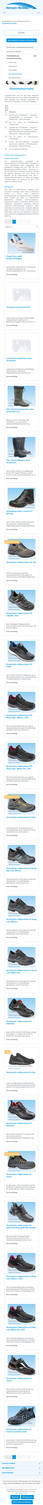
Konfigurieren (27, 1497)
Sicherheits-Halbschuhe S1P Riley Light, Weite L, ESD (19, 716)
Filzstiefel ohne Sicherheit (18, 307)
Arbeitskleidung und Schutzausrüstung (21, 57)
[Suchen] (38, 13)
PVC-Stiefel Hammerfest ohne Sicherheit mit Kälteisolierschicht (20, 410)
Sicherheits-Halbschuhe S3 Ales (21, 817)
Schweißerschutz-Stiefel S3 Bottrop (19, 512)
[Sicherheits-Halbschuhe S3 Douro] (21, 1161)
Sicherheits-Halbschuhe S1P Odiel (19, 665)
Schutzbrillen (13, 70)
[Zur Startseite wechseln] (21, 5)
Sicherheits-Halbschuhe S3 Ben (20, 1072)
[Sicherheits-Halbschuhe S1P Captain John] (21, 600)
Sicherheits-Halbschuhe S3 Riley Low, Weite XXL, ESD (21, 1328)
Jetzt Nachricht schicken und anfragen (21, 40)
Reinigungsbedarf (14, 78)
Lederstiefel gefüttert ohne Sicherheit (19, 359)
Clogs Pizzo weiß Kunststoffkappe (14, 257)
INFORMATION (8, 1468)
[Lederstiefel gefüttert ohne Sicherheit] (21, 345)
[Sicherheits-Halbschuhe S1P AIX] (21, 549)
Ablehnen (15, 1497)
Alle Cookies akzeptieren (22, 1502)
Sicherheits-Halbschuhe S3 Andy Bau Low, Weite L (21, 869)
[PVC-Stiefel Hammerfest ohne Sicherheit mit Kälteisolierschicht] (21, 396)
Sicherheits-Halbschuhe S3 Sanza (18, 1379)
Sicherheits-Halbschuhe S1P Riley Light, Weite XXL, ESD (19, 767)
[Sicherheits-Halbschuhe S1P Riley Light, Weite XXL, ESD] (21, 753)
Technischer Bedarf (14, 52)
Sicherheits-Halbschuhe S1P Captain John (19, 614)
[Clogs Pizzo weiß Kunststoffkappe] (21, 243)
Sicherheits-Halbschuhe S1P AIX (21, 562)
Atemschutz (12, 62)
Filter (23, 33)
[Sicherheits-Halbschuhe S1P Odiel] (21, 651)
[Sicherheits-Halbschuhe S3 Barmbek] (21, 1008)
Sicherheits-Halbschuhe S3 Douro (18, 1175)
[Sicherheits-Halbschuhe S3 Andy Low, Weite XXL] (21, 957)
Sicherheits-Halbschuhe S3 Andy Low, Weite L (21, 920)
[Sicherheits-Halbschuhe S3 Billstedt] (21, 1110)
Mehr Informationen (21, 1493)
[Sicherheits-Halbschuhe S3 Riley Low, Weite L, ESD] (21, 1263)
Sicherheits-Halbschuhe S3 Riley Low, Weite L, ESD (21, 1277)
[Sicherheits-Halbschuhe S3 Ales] (21, 804)
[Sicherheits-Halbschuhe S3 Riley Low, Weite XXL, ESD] (21, 1314)
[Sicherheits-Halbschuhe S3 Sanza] (21, 1365)
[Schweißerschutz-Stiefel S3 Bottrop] (21, 498)
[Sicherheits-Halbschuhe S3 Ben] (21, 1059)
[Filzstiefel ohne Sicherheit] (21, 294)
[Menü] (4, 13)
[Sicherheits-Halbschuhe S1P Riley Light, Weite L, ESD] (21, 702)
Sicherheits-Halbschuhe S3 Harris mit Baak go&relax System (21, 1226)
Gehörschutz (13, 66)
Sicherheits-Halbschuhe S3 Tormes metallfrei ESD (18, 1430)
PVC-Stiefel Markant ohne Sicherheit (18, 461)
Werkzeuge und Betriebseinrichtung (20, 47)
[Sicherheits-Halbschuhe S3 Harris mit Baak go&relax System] (21, 1212)
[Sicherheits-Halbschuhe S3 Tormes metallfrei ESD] (21, 1416)
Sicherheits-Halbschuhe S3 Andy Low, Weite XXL (21, 971)
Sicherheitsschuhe (15, 74)
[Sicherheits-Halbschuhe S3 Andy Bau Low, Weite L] (21, 855)
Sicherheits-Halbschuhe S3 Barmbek (18, 1022)
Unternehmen (7, 1473)
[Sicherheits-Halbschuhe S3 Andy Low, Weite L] (21, 906)
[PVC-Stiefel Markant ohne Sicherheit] (21, 447)
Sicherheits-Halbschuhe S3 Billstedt (18, 1124)
